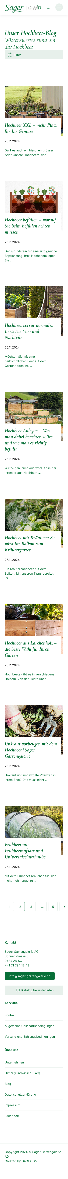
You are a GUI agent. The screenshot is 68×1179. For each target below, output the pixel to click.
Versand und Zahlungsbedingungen (30, 1036)
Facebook (12, 1116)
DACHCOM (29, 1161)
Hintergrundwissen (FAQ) (22, 1073)
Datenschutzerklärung (20, 1094)
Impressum (12, 1105)
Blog (8, 1084)
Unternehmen (14, 1062)
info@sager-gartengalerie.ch (29, 976)
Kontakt (10, 1015)
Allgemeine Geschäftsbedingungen (29, 1026)
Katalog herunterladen (37, 990)
